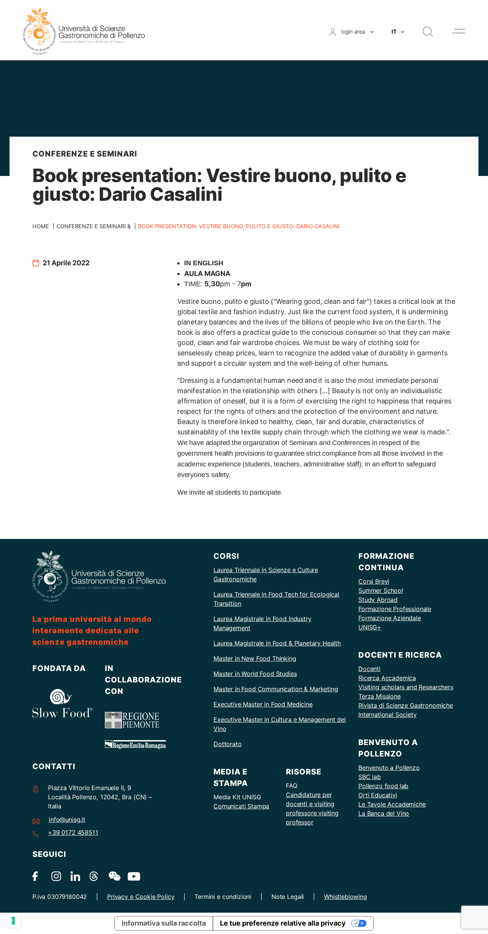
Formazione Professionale (394, 609)
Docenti (369, 669)
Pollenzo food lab (383, 786)
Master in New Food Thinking (255, 658)
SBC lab (369, 777)
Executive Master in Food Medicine (263, 704)
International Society (387, 714)
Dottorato (228, 744)
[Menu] (458, 31)
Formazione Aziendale (389, 618)
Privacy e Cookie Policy (140, 896)
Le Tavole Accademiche (392, 804)
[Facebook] (37, 876)
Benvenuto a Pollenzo (389, 767)
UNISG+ (369, 627)
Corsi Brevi (373, 581)
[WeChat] (113, 876)
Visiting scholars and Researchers (405, 687)
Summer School (380, 590)
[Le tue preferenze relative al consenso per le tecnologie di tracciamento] (13, 920)
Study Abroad (378, 599)
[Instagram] (56, 876)
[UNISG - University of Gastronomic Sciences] (84, 31)
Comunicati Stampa (241, 806)
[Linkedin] (75, 876)
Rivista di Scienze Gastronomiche (405, 705)
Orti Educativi (377, 795)
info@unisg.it (67, 819)
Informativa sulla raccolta (164, 923)
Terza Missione (379, 696)
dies (291, 674)
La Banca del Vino (383, 813)
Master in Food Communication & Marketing (276, 689)
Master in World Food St (248, 674)
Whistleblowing (345, 896)
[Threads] (94, 876)
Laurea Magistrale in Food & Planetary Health (277, 643)
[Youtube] (132, 876)
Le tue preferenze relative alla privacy (283, 923)
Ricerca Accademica (387, 678)
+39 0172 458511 (73, 832)
